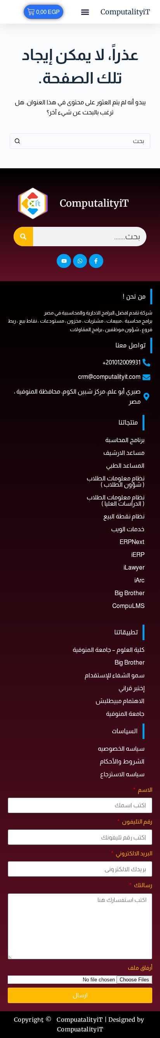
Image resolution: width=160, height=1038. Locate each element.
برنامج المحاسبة (124, 440)
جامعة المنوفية (125, 713)
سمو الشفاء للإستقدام (114, 675)
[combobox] (87, 141)
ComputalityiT (125, 11)
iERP (137, 554)
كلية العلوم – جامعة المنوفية (108, 649)
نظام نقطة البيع (123, 516)
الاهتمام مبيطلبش (120, 701)
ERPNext (132, 542)
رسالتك (142, 885)
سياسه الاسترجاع (122, 774)
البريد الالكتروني (133, 853)
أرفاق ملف (140, 967)
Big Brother (129, 593)
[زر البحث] (17, 141)
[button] (84, 11)
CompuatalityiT (80, 1029)
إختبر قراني (131, 688)
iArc (139, 580)
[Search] (23, 236)
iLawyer (133, 567)
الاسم (144, 789)
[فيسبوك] (96, 261)
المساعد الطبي (125, 465)
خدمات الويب (127, 529)
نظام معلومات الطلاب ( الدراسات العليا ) (115, 500)
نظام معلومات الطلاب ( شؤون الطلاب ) (115, 481)
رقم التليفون (136, 821)
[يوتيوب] (64, 261)
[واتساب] (80, 261)
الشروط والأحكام (122, 761)
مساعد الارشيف (123, 452)
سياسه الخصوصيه (121, 748)
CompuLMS (128, 606)
